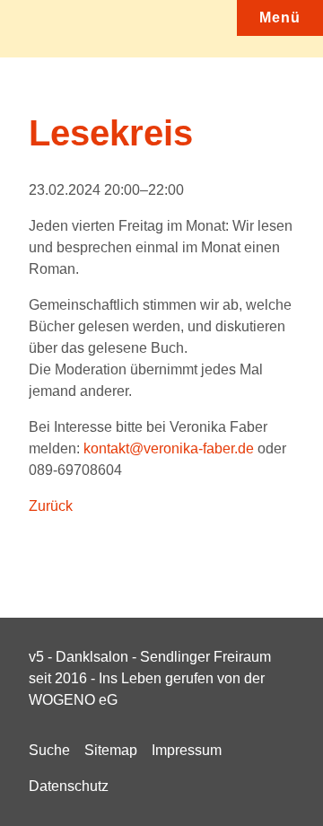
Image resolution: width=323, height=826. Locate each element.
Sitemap (110, 750)
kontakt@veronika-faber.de (168, 448)
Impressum (187, 750)
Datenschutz (69, 786)
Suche (49, 750)
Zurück (51, 506)
